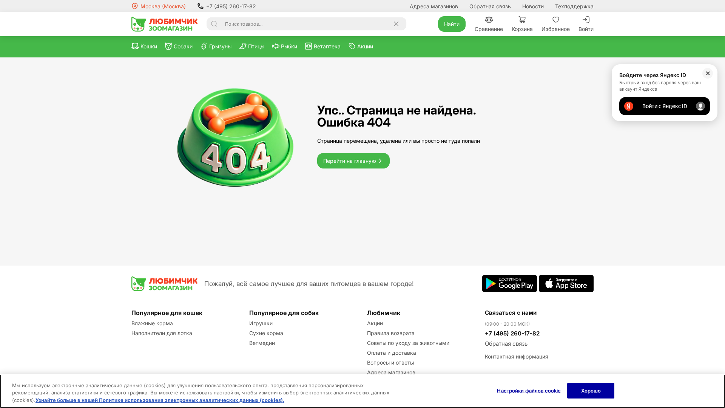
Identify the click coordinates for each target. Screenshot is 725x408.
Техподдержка (574, 6)
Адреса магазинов (434, 6)
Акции (375, 323)
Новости (533, 6)
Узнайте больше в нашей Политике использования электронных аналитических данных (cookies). (159, 400)
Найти (452, 24)
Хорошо (591, 390)
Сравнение (489, 29)
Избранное (555, 29)
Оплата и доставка (391, 352)
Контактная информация (516, 356)
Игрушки (261, 323)
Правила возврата (391, 333)
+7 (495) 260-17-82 (231, 6)
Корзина (522, 29)
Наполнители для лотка (161, 333)
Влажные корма (152, 323)
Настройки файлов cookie (529, 390)
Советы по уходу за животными (408, 343)
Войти (586, 29)
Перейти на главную (349, 161)
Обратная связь (490, 6)
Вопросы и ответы (390, 362)
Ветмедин (262, 343)
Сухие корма (266, 333)
